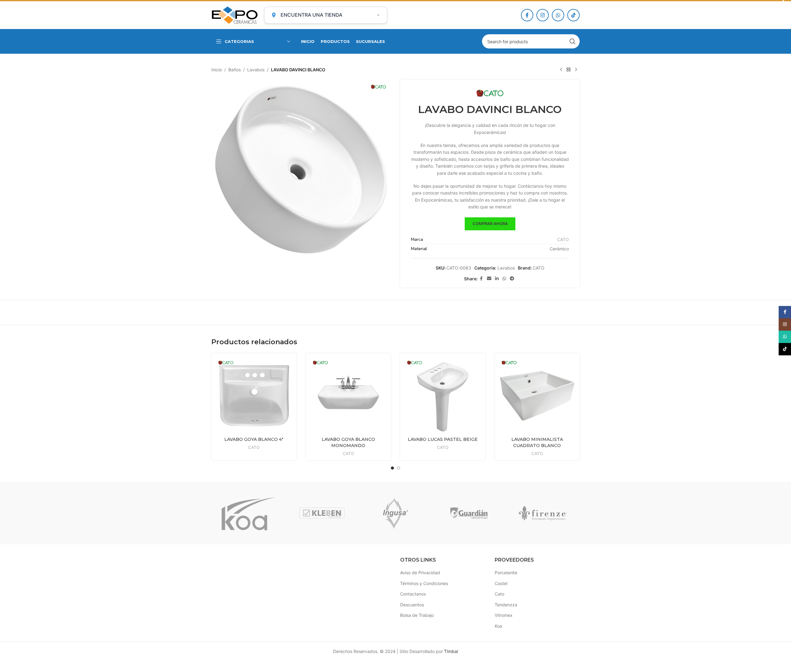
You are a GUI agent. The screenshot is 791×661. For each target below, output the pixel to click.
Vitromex (504, 615)
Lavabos (255, 69)
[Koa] (248, 513)
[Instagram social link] (542, 15)
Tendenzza (506, 604)
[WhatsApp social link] (558, 15)
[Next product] (576, 69)
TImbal (451, 651)
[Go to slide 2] (398, 468)
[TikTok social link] (573, 15)
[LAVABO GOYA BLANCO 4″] (254, 396)
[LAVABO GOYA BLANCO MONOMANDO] (349, 396)
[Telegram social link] (512, 278)
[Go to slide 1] (392, 468)
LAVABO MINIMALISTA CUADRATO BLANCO (537, 442)
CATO (563, 239)
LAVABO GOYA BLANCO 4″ (253, 439)
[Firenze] (543, 513)
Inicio (216, 69)
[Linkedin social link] (497, 278)
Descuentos (412, 604)
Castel (501, 583)
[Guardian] (469, 513)
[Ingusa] (395, 513)
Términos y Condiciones (424, 583)
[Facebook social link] (527, 15)
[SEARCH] (572, 41)
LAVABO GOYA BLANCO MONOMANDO (348, 442)
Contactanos (413, 593)
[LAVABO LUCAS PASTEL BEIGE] (443, 396)
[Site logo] (234, 14)
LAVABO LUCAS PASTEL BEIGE (443, 439)
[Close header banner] (783, 0)
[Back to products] (568, 69)
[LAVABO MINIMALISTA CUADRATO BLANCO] (537, 396)
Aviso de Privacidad (420, 572)
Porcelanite (506, 572)
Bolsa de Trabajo (417, 615)
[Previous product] (561, 69)
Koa (498, 626)
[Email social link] (489, 278)
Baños (234, 69)
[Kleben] (321, 513)
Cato (499, 593)
